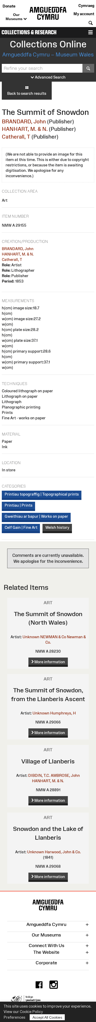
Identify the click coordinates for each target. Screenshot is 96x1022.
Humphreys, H (63, 713)
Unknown (31, 637)
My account (83, 14)
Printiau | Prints (19, 505)
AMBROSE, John (65, 775)
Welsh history (57, 527)
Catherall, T (16, 137)
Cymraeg (86, 5)
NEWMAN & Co (53, 637)
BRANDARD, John (24, 121)
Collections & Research (29, 32)
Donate (9, 6)
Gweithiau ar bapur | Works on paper (36, 516)
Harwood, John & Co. (63, 852)
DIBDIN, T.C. (39, 775)
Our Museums (15, 17)
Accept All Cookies (47, 1017)
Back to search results (26, 93)
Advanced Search (50, 77)
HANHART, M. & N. (25, 129)
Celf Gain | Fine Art (21, 527)
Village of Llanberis (48, 761)
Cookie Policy (31, 1011)
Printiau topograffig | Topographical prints (42, 494)
